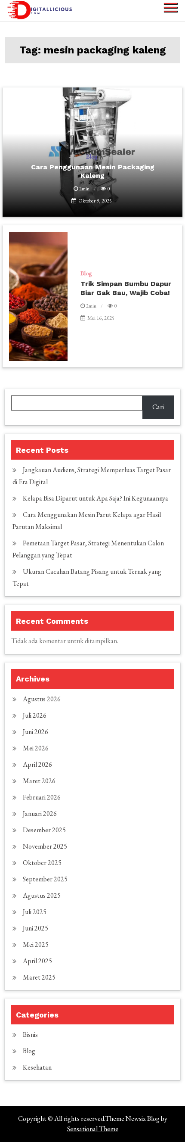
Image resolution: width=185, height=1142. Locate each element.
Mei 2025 (36, 944)
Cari (158, 406)
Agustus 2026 (42, 698)
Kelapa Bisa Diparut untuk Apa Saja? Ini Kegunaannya (95, 498)
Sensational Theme (92, 1128)
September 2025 (45, 879)
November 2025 (45, 846)
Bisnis (30, 1034)
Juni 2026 (35, 731)
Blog (86, 273)
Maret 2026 (39, 780)
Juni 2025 (35, 928)
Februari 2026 (42, 797)
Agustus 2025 (42, 895)
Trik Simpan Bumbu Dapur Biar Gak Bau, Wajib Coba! (125, 288)
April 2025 (37, 960)
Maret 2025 (39, 977)
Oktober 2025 (42, 862)
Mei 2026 (36, 748)
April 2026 (37, 764)
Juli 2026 (34, 715)
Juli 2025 (34, 911)
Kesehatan (37, 1067)
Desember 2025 (44, 829)
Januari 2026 (40, 813)
